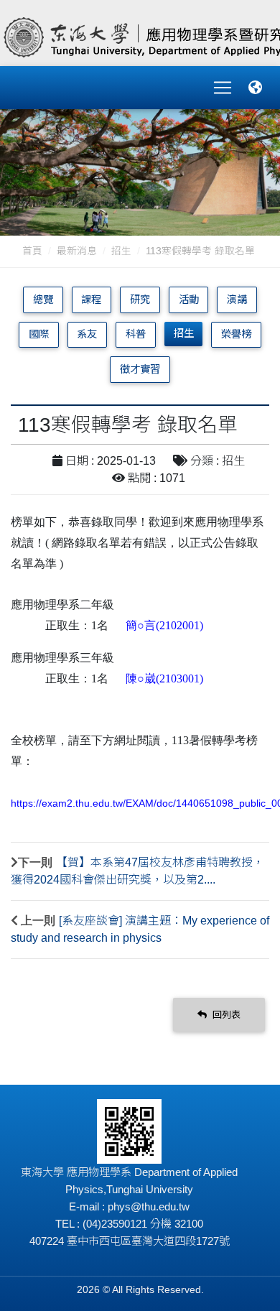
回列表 (225, 1014)
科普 (136, 334)
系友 (87, 334)
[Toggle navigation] (222, 87)
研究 (140, 299)
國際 (39, 334)
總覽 (43, 299)
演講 (237, 299)
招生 (121, 251)
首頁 (32, 251)
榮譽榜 (236, 334)
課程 (91, 299)
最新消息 (77, 251)
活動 (189, 299)
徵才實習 (140, 369)
